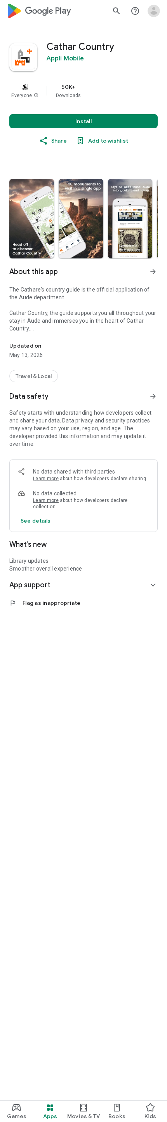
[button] (36, 95)
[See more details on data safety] (35, 520)
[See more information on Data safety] (153, 396)
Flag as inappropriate (44, 602)
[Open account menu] (153, 11)
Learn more (46, 478)
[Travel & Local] (33, 376)
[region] (83, 90)
